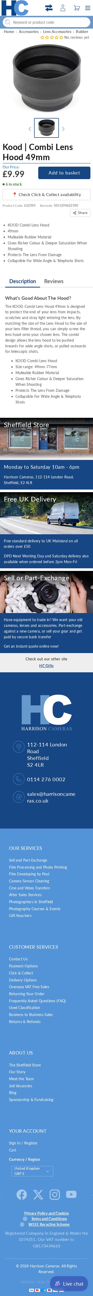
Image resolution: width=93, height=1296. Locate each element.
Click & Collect (21, 973)
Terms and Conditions (49, 1218)
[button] (77, 8)
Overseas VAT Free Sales (29, 987)
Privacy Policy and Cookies (46, 1213)
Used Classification (24, 1007)
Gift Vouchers (20, 915)
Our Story (17, 1072)
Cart (12, 1150)
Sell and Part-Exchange (28, 860)
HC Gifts (46, 665)
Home (9, 31)
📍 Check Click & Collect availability (46, 194)
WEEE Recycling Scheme (48, 1224)
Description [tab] (22, 281)
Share (83, 213)
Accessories (28, 31)
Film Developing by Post (29, 874)
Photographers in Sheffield (31, 902)
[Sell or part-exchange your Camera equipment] (46, 592)
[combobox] (46, 22)
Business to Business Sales (31, 1014)
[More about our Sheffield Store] (46, 439)
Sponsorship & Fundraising (31, 1099)
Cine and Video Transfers (29, 888)
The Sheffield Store (25, 1065)
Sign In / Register (23, 1143)
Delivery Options (23, 980)
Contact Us (18, 959)
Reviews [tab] (54, 281)
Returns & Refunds (25, 1021)
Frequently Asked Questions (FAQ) (37, 1001)
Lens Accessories (57, 31)
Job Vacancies (20, 1086)
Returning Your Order (26, 994)
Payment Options (23, 966)
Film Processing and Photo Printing (38, 867)
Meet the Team (21, 1079)
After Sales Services (25, 895)
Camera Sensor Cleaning (29, 881)
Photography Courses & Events (34, 909)
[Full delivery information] (46, 513)
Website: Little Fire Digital (42, 1282)
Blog (12, 1092)
